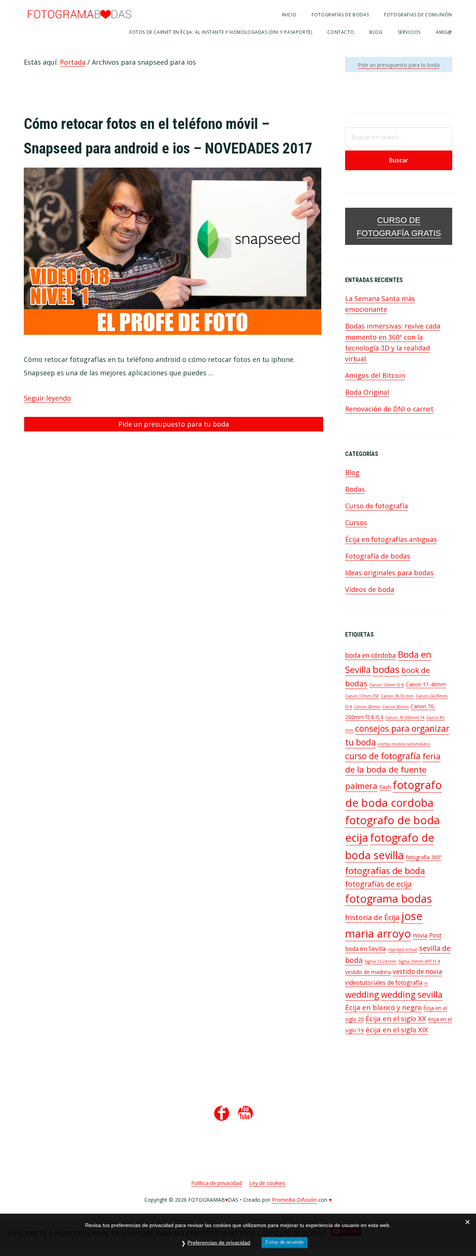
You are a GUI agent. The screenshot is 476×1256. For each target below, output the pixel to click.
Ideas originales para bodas (389, 572)
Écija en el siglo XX (396, 1018)
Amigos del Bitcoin (375, 375)
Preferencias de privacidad (218, 1243)
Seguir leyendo (47, 398)
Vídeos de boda (369, 589)
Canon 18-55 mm (397, 696)
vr (426, 983)
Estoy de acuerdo (284, 1242)
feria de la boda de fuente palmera (393, 771)
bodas (386, 669)
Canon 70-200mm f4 (404, 717)
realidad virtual (402, 949)
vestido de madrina (368, 971)
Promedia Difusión (294, 1199)
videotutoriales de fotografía (383, 982)
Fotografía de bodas (377, 555)
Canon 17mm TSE (362, 696)
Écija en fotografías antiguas (391, 539)
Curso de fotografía (376, 505)
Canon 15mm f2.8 (386, 684)
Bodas (355, 489)
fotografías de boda (385, 871)
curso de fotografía (383, 756)
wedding (362, 994)
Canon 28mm (367, 706)
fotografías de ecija (378, 884)
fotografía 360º (423, 857)
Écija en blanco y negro (383, 1007)
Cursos (356, 522)
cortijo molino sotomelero (404, 744)
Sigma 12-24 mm (380, 961)
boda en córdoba (370, 655)
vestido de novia (417, 971)
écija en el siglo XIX (397, 1029)
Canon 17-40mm (426, 684)
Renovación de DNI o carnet (389, 408)
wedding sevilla (412, 994)
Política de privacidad (216, 1183)
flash (385, 786)
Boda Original (367, 392)
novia (420, 935)
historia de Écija (372, 917)
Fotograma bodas (79, 14)
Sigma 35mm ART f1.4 (419, 961)
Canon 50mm (395, 706)
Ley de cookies (267, 1183)
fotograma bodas (388, 898)
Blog (352, 472)
